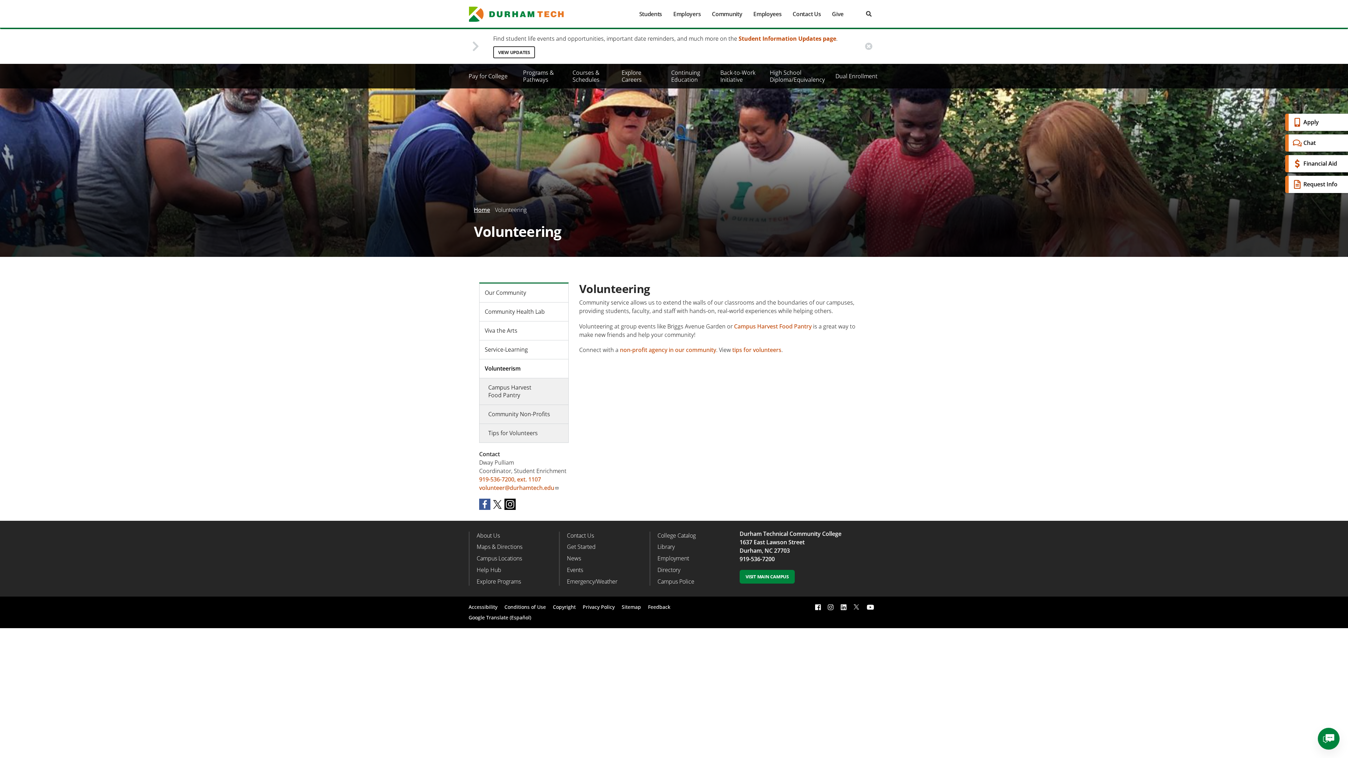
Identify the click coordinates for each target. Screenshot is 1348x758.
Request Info (1320, 184)
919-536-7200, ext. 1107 (510, 479)
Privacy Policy (599, 607)
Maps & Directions (499, 547)
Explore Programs (499, 581)
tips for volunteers (756, 350)
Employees (767, 14)
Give (838, 14)
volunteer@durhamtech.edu (516, 488)
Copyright (564, 607)
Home (482, 210)
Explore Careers (632, 76)
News (574, 558)
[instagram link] (830, 607)
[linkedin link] (843, 607)
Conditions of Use (525, 607)
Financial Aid (1320, 163)
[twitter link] (856, 606)
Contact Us (807, 14)
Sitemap (631, 607)
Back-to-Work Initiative (737, 76)
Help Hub (489, 570)
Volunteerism (503, 368)
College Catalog (677, 535)
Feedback (659, 607)
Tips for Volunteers (513, 433)
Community (727, 14)
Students (650, 14)
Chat (1309, 143)
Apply (1311, 122)
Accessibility (483, 607)
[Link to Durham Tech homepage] (521, 14)
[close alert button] (868, 46)
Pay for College (488, 76)
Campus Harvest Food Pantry (773, 326)
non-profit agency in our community (668, 350)
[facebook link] (818, 607)
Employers (687, 14)
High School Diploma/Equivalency (797, 76)
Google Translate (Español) (500, 617)
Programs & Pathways (538, 76)
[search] (869, 14)
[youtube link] (870, 607)
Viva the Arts (501, 330)
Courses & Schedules (586, 76)
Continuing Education (685, 76)
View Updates (514, 52)
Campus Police (676, 581)
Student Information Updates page (787, 38)
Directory (669, 570)
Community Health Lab (515, 311)
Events (575, 570)
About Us (488, 535)
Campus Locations (499, 558)
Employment (673, 558)
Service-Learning (506, 349)
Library (666, 547)
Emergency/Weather (592, 581)
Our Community (505, 293)
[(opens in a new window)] (484, 504)
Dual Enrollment (856, 76)
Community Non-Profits (519, 414)
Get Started (581, 547)
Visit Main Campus (767, 576)
